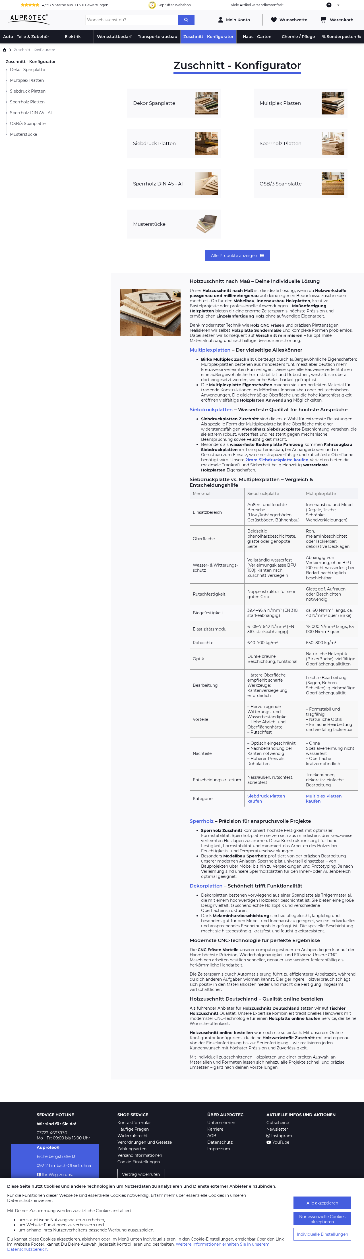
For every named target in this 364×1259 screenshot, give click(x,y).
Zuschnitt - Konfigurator (208, 36)
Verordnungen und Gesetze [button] (144, 1142)
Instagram (281, 1135)
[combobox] (333, 5)
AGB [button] (211, 1135)
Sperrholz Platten (27, 102)
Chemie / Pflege (298, 36)
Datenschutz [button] (220, 1142)
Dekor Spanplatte (27, 69)
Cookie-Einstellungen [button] (138, 1161)
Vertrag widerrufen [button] (141, 1174)
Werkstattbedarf (114, 36)
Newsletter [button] (277, 1129)
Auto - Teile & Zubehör (26, 36)
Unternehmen (221, 1122)
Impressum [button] (218, 1148)
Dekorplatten (206, 886)
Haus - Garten (257, 36)
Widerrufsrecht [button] (132, 1135)
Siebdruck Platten (28, 91)
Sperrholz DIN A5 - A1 (31, 112)
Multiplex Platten (27, 80)
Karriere (215, 1129)
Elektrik (73, 36)
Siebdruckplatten (211, 409)
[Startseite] (4, 50)
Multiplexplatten (210, 350)
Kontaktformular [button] (134, 1122)
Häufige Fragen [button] (133, 1129)
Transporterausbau (157, 36)
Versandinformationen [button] (139, 1155)
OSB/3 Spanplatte (28, 123)
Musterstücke (23, 134)
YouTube (280, 1142)
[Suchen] (186, 20)
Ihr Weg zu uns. (57, 1174)
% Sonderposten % (341, 36)
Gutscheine (277, 1122)
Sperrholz (202, 821)
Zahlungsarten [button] (131, 1148)
